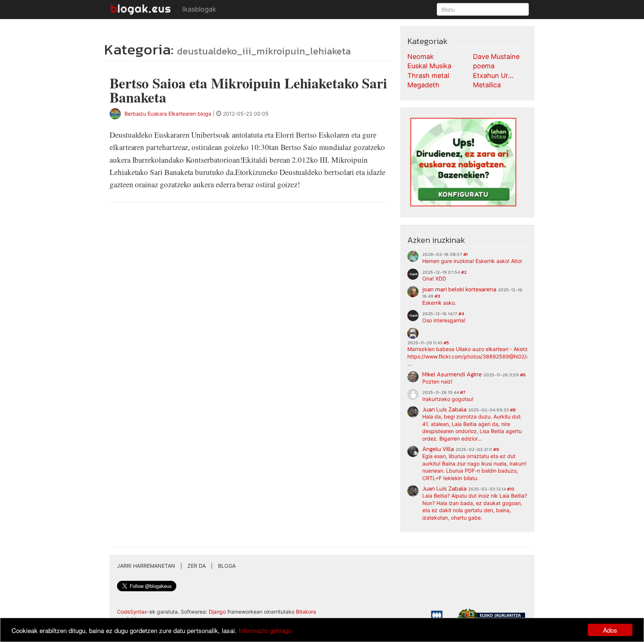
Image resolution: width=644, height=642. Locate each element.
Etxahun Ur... (493, 75)
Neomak (420, 56)
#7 (462, 392)
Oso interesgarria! (443, 320)
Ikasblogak (199, 9)
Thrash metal (428, 75)
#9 (496, 449)
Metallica (487, 85)
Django (217, 611)
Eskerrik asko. (439, 303)
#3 (437, 296)
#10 (510, 489)
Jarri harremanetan (146, 566)
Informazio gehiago (265, 630)
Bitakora (306, 611)
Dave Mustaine (496, 56)
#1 (465, 254)
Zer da (196, 566)
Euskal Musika (429, 66)
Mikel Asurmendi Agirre (452, 374)
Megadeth (423, 85)
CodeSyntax (132, 611)
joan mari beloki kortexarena (459, 289)
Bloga (227, 566)
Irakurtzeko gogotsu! (447, 399)
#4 (461, 313)
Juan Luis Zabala (444, 409)
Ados (610, 630)
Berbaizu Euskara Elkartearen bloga (167, 113)
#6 (523, 375)
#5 (446, 342)
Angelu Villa (438, 448)
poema (484, 66)
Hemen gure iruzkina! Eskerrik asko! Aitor (472, 261)
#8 (513, 410)
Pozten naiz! (437, 381)
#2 (464, 272)
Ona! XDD (434, 278)
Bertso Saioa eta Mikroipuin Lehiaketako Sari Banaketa (248, 90)
